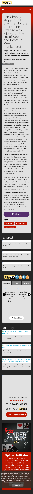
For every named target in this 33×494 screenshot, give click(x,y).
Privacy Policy (17, 480)
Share (18, 214)
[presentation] (4, 294)
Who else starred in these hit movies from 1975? (15, 338)
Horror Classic (21, 223)
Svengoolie (8, 223)
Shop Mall (17, 318)
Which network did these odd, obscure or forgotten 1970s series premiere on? (16, 366)
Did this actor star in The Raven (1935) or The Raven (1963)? (16, 256)
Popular (16, 283)
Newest (26, 283)
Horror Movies (10, 227)
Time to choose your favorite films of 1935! (16, 267)
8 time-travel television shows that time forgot (15, 352)
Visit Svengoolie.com (15, 414)
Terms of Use (8, 482)
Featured (6, 283)
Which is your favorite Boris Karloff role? (15, 245)
